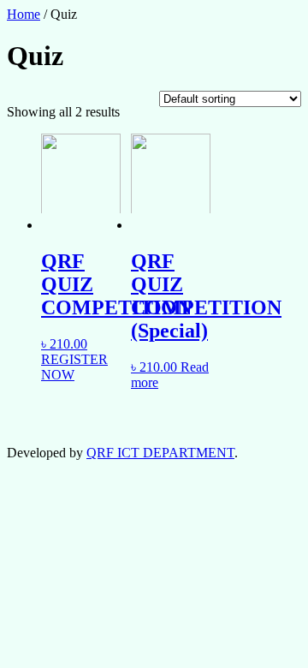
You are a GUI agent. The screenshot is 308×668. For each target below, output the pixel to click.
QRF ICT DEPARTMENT (160, 452)
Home (23, 14)
